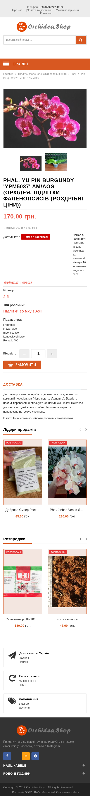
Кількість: (10, 353)
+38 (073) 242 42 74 (51, 7)
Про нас (17, 10)
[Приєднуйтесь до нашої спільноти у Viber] (16, 756)
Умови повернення (68, 10)
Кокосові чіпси (67, 619)
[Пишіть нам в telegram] (35, 756)
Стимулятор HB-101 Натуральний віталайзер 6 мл (23, 619)
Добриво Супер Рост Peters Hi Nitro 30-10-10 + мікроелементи (23, 510)
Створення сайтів (67, 792)
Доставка (12, 384)
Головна (8, 74)
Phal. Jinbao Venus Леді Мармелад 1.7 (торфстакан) (68, 510)
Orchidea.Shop (36, 787)
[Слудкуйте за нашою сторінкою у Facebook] (7, 756)
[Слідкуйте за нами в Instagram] (26, 756)
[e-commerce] (45, 26)
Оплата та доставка (39, 10)
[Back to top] (85, 788)
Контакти (46, 13)
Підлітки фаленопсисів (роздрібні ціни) (42, 74)
